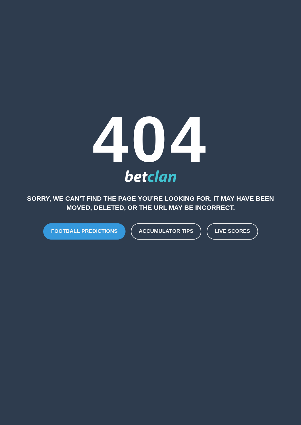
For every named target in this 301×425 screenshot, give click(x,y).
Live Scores (232, 231)
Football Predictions (84, 231)
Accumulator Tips (166, 231)
